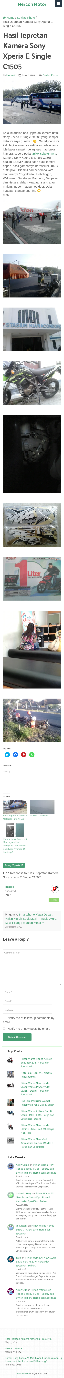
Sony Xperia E (13, 865)
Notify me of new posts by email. (29, 1028)
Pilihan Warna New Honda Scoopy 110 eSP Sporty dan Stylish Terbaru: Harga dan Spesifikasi (35, 1089)
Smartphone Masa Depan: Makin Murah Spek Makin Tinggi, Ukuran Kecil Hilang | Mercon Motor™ (31, 918)
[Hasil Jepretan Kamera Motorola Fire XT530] (15, 807)
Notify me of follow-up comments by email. (28, 1020)
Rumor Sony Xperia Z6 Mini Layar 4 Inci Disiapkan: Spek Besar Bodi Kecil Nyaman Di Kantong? (15, 845)
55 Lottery (21, 1226)
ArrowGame (22, 1165)
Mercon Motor (32, 4)
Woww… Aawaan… (40, 815)
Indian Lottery (23, 1193)
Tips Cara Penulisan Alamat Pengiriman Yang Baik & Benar (37, 1103)
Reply (54, 900)
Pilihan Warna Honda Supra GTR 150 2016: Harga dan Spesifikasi (35, 1230)
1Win (18, 1258)
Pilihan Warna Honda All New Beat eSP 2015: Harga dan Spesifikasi (36, 1063)
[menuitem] (32, 1340)
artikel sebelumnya (44, 153)
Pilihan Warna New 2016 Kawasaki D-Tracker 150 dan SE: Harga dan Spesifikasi (38, 1143)
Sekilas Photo (26, 17)
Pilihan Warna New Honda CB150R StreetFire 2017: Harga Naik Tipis (37, 1129)
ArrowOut (21, 1290)
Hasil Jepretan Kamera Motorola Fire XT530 (28, 1339)
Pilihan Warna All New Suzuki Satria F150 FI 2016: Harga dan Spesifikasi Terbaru (37, 1115)
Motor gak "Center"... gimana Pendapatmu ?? (36, 1075)
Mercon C (10, 75)
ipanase (9, 886)
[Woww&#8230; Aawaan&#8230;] (42, 807)
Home (10, 17)
